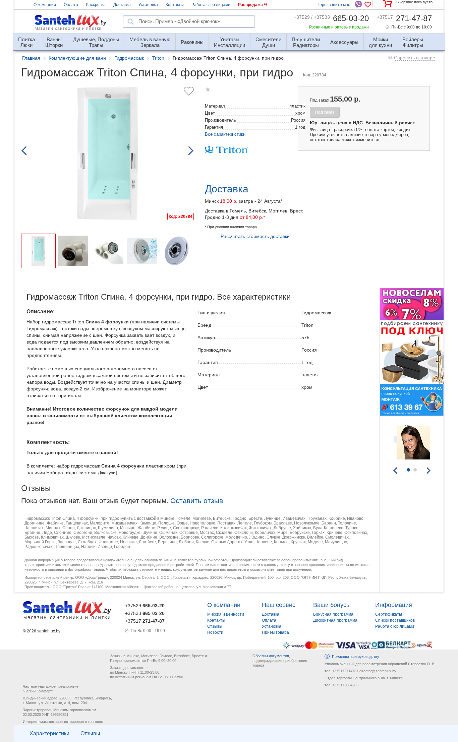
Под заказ (324, 112)
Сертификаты (388, 614)
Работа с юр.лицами (210, 4)
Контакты (175, 4)
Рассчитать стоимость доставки (255, 236)
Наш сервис (278, 605)
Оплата (71, 4)
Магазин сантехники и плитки (68, 28)
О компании (45, 4)
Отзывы (90, 733)
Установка (148, 4)
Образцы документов (270, 656)
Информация (393, 605)
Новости (215, 632)
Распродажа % (253, 4)
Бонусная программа (333, 614)
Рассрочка (96, 4)
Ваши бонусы (332, 605)
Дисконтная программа (335, 620)
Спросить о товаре (414, 57)
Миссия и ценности (225, 614)
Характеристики (49, 733)
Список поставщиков (395, 620)
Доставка (122, 4)
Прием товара (275, 632)
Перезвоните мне (333, 4)
